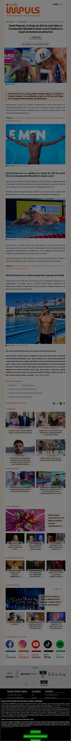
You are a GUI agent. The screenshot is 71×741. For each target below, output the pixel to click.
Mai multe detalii (56, 706)
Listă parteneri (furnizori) (7, 727)
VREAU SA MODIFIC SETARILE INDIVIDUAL (35, 736)
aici (58, 712)
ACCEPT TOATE (35, 732)
